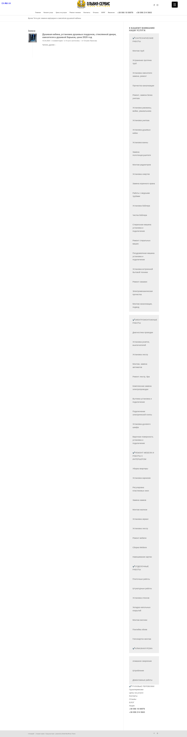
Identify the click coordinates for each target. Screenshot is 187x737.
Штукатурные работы (142, 588)
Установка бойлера (141, 205)
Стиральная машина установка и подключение (142, 227)
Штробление (138, 670)
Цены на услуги (136, 692)
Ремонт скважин (140, 281)
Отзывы (132, 699)
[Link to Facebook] (154, 4)
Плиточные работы (141, 578)
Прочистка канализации (143, 85)
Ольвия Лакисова (90, 40)
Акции (132, 705)
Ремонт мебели (139, 537)
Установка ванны (140, 142)
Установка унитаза (141, 120)
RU (6, 3)
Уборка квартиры (140, 468)
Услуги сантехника (73, 40)
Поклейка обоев (140, 629)
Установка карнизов (142, 477)
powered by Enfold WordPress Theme (65, 734)
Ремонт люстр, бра (141, 376)
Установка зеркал (140, 518)
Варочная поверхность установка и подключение (143, 439)
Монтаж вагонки (140, 619)
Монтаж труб (138, 50)
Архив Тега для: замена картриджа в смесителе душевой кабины (54, 18)
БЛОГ (131, 702)
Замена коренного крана (144, 183)
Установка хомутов (141, 174)
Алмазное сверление (142, 660)
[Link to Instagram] (157, 4)
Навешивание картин (142, 556)
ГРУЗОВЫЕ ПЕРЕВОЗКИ (142, 686)
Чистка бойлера (140, 215)
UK (9, 3)
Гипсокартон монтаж (142, 638)
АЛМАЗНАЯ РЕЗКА (143, 648)
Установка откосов (141, 597)
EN (3, 3)
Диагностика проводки (143, 332)
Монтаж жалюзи (140, 509)
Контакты (133, 695)
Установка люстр (140, 354)
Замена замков (139, 500)
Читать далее (48, 44)
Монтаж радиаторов (142, 164)
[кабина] (32, 38)
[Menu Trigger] (175, 5)
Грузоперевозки (136, 689)
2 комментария (57, 40)
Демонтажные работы (142, 679)
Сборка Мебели (140, 547)
